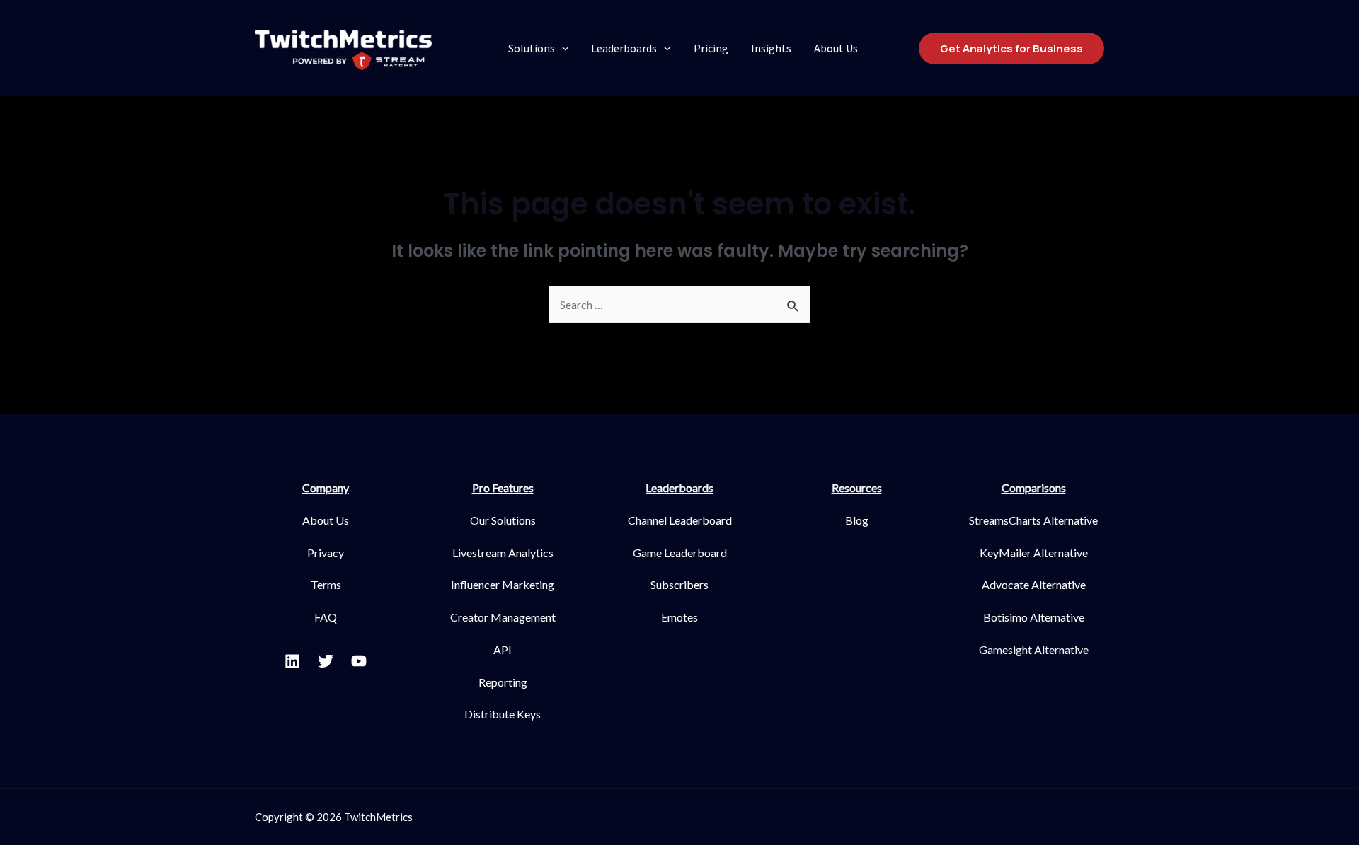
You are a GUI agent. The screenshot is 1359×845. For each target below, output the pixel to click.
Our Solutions (503, 520)
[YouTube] (359, 661)
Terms (326, 584)
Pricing (711, 48)
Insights (771, 48)
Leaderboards (624, 48)
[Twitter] (325, 661)
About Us (836, 48)
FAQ (325, 617)
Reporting (502, 682)
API (502, 649)
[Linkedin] (292, 661)
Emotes (679, 617)
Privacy (325, 552)
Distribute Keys (502, 714)
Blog (856, 520)
